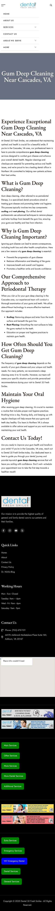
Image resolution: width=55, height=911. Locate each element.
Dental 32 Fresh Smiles (14, 140)
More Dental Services (13, 776)
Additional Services (12, 786)
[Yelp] (22, 530)
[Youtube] (16, 530)
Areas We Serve (12, 40)
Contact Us (10, 34)
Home (6, 14)
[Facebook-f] (3, 530)
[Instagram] (10, 530)
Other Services (10, 755)
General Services (11, 881)
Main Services (10, 745)
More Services (10, 765)
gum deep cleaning (24, 407)
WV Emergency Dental (14, 861)
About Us (8, 20)
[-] (28, 5)
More (6, 47)
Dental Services (11, 871)
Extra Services (10, 840)
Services (8, 27)
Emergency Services (13, 850)
